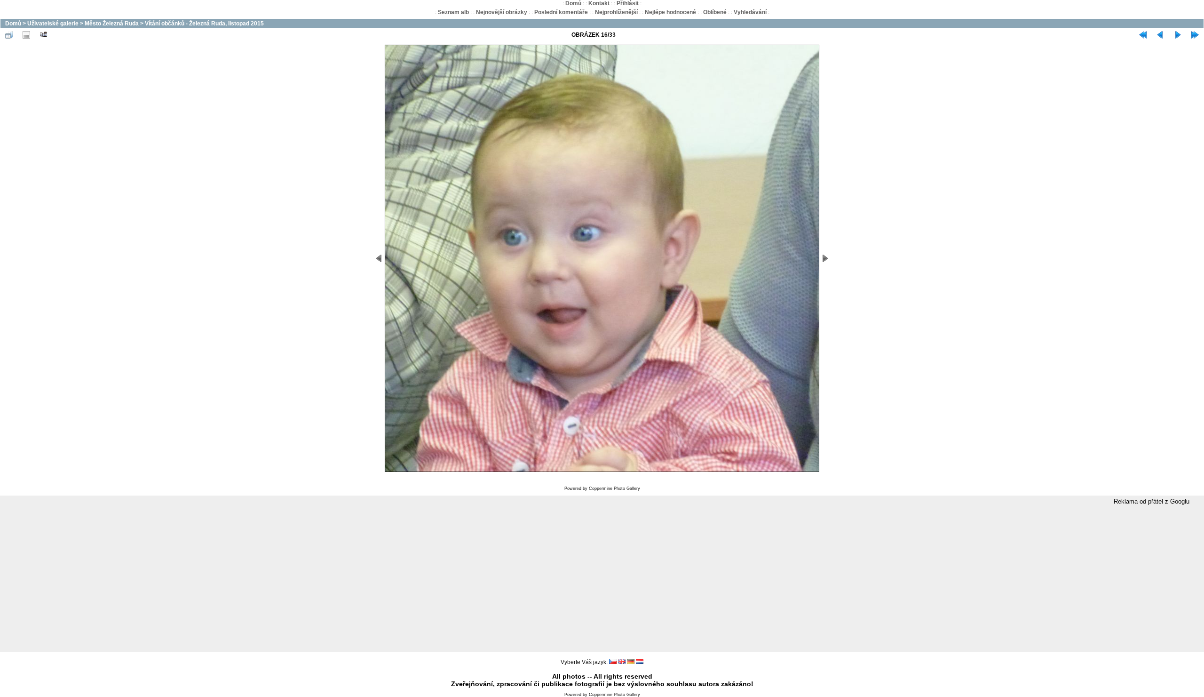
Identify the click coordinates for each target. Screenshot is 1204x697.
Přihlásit (628, 3)
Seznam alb (453, 12)
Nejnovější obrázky (501, 12)
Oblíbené (715, 12)
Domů (573, 3)
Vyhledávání (750, 12)
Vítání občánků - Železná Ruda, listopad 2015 (204, 23)
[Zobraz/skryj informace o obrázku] (26, 35)
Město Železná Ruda (112, 23)
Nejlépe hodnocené (670, 12)
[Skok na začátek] (1142, 35)
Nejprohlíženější (616, 12)
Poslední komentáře (561, 12)
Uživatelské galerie (53, 23)
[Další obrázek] (1177, 35)
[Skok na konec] (1195, 35)
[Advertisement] (602, 579)
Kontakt (599, 3)
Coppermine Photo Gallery (614, 488)
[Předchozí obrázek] (1160, 35)
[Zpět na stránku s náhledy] (8, 35)
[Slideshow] (43, 35)
